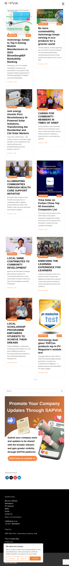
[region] (23, 552)
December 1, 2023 (11, 213)
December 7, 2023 (42, 64)
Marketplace (9, 503)
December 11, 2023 (12, 82)
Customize (12, 558)
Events (7, 511)
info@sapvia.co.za (11, 521)
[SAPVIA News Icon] (34, 433)
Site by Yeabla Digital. (11, 563)
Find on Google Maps (12, 538)
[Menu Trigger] (63, 3)
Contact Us (8, 514)
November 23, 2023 (43, 290)
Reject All (23, 558)
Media (7, 508)
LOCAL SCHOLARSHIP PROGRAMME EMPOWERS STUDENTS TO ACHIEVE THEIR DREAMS (17, 333)
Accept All (35, 558)
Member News (12, 35)
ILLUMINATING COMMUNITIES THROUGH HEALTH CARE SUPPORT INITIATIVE (19, 187)
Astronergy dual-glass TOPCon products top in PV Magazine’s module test (49, 346)
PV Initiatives (9, 506)
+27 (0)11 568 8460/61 (12, 524)
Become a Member (11, 501)
